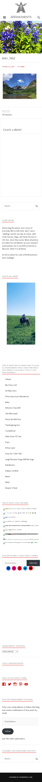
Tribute (8, 379)
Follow (8, 731)
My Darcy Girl (11, 385)
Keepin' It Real (11, 488)
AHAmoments (21, 17)
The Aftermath (11, 414)
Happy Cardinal (11, 471)
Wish (7, 482)
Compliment (10, 431)
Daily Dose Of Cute (13, 436)
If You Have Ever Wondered (17, 397)
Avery (22, 66)
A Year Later (10, 448)
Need (7, 477)
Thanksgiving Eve (12, 425)
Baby (7, 402)
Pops (7, 442)
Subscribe (33, 563)
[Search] (36, 17)
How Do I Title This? (13, 454)
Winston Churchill (12, 408)
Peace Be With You (13, 419)
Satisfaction (10, 465)
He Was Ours (10, 391)
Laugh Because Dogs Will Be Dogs (19, 459)
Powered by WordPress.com (20, 777)
